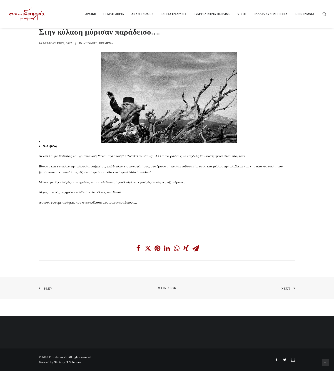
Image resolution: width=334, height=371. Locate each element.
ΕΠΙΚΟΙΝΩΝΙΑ (304, 14)
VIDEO (241, 14)
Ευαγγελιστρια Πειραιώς (212, 14)
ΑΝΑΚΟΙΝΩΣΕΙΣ (142, 14)
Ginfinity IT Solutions (67, 362)
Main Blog (167, 288)
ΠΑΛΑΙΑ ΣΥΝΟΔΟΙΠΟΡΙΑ (270, 14)
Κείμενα (106, 43)
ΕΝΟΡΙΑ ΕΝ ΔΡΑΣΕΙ (173, 14)
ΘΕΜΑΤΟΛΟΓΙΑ (113, 14)
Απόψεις (90, 43)
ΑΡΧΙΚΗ (90, 14)
